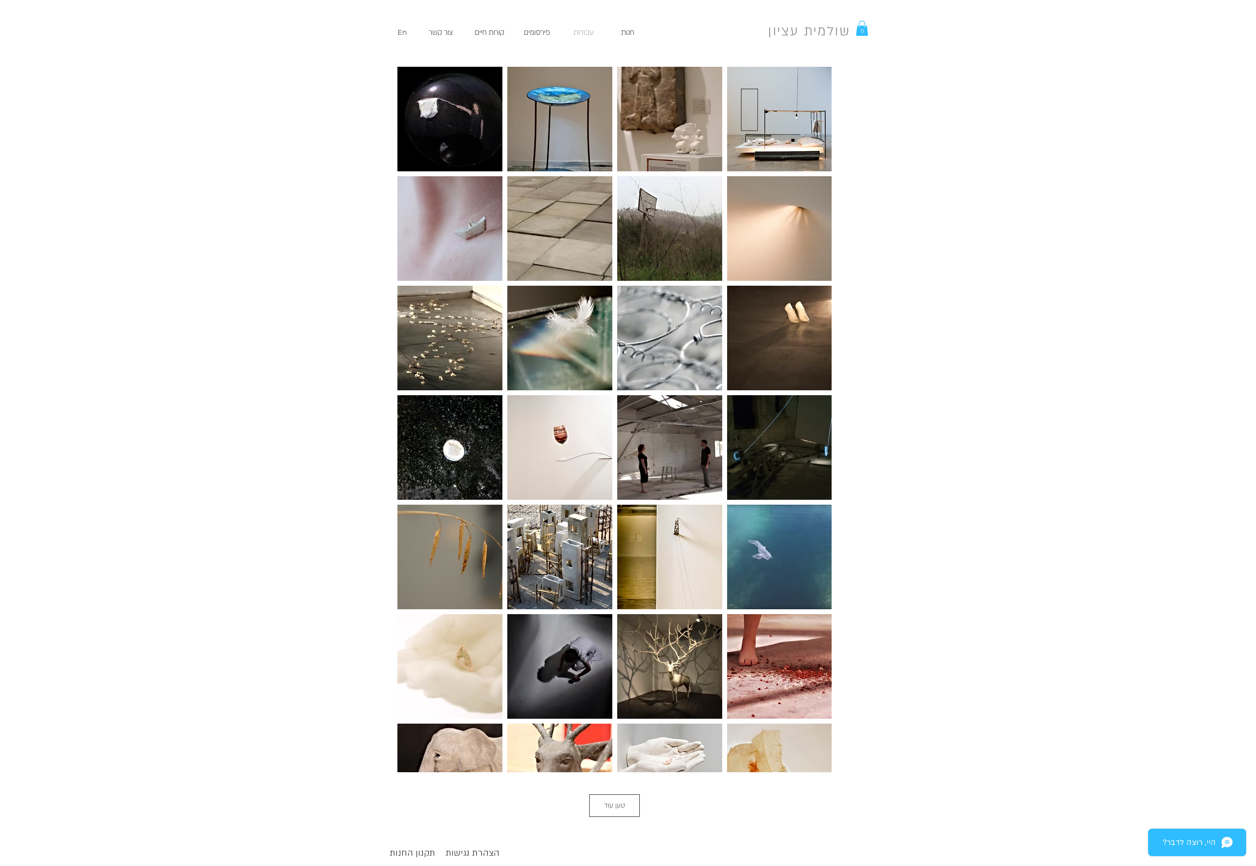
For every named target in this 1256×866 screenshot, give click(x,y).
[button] (862, 28)
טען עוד (614, 805)
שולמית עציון (809, 31)
